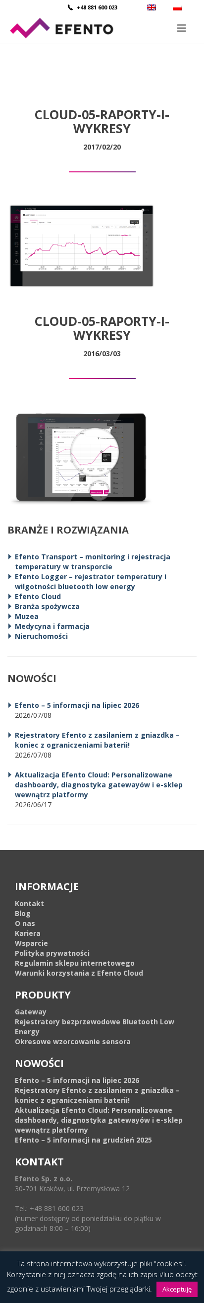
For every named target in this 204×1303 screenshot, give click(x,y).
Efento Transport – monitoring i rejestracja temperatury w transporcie (92, 561)
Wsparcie (31, 943)
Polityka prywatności (52, 953)
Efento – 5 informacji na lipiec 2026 (77, 705)
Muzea (27, 616)
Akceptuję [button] (177, 1289)
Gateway (31, 1011)
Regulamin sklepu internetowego (75, 963)
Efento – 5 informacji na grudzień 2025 (83, 1140)
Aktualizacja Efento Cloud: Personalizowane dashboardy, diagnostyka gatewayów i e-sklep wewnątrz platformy (99, 784)
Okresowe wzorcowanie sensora (73, 1041)
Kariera (28, 933)
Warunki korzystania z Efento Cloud (79, 973)
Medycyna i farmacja (52, 626)
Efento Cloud (38, 596)
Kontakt (29, 903)
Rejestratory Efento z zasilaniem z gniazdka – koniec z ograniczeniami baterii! (97, 740)
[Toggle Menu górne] (102, 28)
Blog (23, 913)
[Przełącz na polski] (178, 7)
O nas (25, 923)
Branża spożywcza (47, 606)
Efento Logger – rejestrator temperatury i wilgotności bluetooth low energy (90, 581)
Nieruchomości (41, 636)
